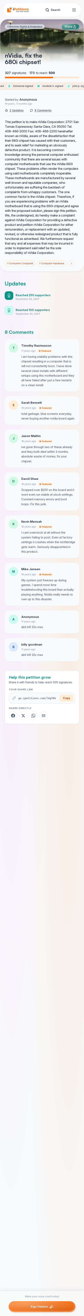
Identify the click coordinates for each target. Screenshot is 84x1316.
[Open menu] (74, 10)
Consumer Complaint (20, 263)
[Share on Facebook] (13, 715)
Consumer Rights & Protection (24, 26)
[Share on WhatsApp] (33, 715)
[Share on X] (23, 715)
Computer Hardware (51, 263)
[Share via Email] (43, 715)
